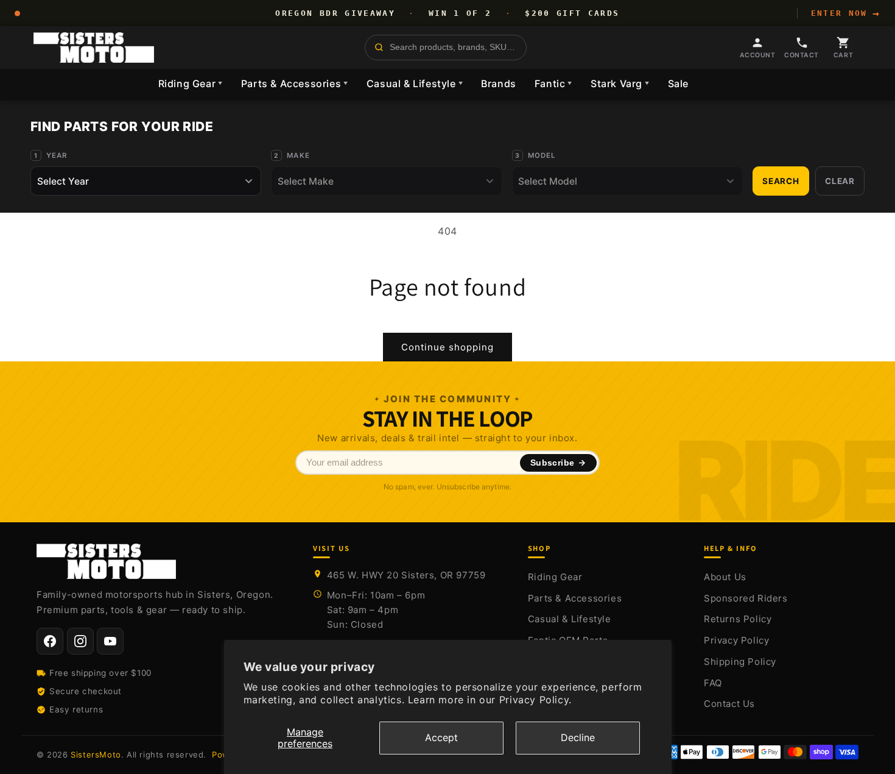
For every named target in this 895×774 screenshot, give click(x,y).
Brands (498, 83)
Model (542, 155)
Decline (578, 737)
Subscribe (552, 462)
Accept (441, 737)
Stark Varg (620, 83)
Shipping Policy (740, 661)
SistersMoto (96, 754)
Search (780, 181)
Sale (678, 83)
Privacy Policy (736, 640)
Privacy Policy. (535, 700)
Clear (840, 181)
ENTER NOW (845, 13)
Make (298, 155)
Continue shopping (447, 347)
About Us (725, 577)
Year (57, 155)
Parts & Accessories (294, 83)
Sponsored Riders (746, 598)
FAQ (713, 683)
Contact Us (729, 703)
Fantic (553, 83)
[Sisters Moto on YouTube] (110, 641)
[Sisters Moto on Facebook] (50, 641)
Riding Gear (190, 83)
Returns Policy (737, 619)
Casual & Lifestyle (415, 83)
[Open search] (446, 47)
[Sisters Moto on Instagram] (80, 641)
